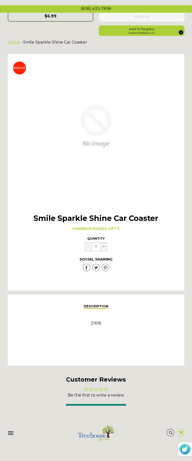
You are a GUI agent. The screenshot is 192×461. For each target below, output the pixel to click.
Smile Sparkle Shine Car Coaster (55, 42)
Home (14, 42)
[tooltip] (180, 32)
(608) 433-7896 (96, 8)
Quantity (96, 238)
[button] (141, 30)
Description (96, 306)
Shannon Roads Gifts (96, 228)
